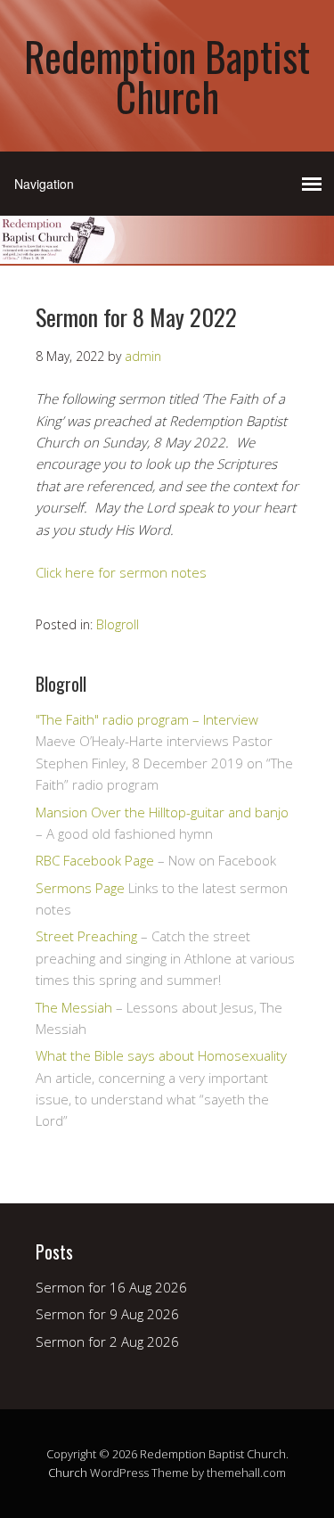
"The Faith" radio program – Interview (147, 719)
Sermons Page (80, 888)
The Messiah (74, 1007)
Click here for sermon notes (121, 572)
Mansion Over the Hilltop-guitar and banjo (162, 812)
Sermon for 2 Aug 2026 (107, 1341)
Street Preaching (86, 936)
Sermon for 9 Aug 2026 (107, 1314)
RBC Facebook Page (95, 860)
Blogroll (117, 624)
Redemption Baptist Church (167, 76)
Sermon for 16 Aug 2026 (111, 1287)
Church (67, 1473)
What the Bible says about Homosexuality (161, 1055)
